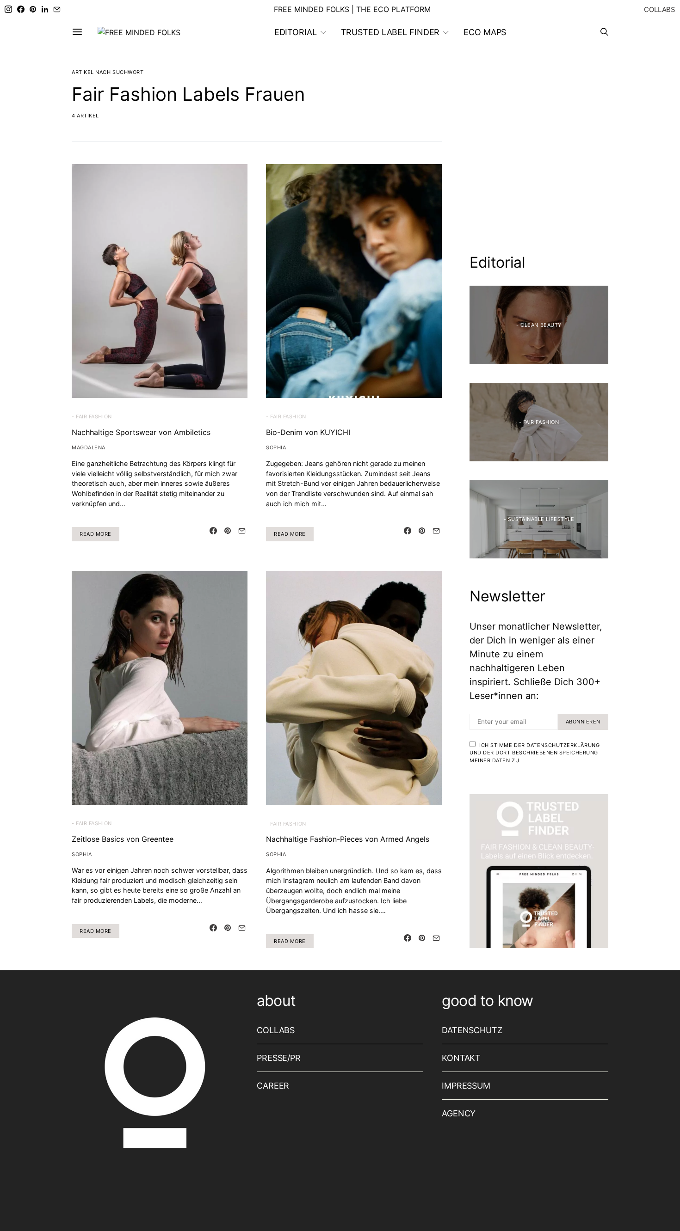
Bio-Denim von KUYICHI (308, 432)
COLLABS (659, 9)
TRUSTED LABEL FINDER (390, 32)
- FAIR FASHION (92, 416)
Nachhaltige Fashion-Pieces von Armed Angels (347, 839)
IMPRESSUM (466, 1085)
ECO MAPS (485, 32)
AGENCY (459, 1113)
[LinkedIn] (45, 9)
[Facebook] (21, 9)
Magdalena (88, 447)
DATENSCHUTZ (472, 1030)
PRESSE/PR (279, 1058)
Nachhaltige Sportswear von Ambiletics (141, 432)
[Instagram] (8, 9)
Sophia (276, 447)
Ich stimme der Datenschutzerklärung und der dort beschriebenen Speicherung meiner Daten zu (535, 753)
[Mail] (57, 9)
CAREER (273, 1085)
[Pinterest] (33, 9)
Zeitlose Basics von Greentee (122, 839)
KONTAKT (461, 1058)
